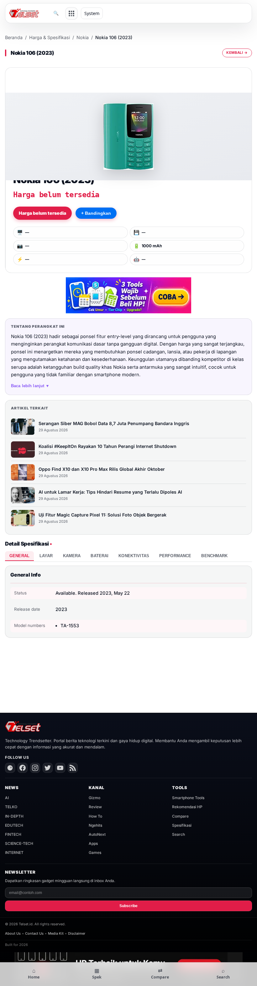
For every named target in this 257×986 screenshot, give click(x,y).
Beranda (14, 37)
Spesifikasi (181, 825)
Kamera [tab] (72, 555)
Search (178, 834)
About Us (13, 933)
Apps (93, 843)
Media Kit (56, 933)
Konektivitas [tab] (133, 555)
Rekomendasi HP (187, 806)
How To (95, 816)
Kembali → (237, 52)
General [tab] (19, 555)
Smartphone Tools (188, 797)
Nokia (82, 37)
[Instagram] (35, 768)
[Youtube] (60, 768)
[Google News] (10, 768)
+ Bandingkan (96, 213)
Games (95, 852)
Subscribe (128, 906)
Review (95, 806)
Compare (180, 816)
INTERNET (14, 852)
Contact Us (34, 933)
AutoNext (97, 834)
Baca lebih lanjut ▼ (30, 385)
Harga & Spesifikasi (49, 37)
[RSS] (73, 768)
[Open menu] (71, 13)
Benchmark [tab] (214, 555)
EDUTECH (14, 825)
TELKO (11, 806)
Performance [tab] (175, 555)
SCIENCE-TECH (19, 843)
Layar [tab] (46, 555)
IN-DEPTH (14, 816)
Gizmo (94, 797)
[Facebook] (23, 768)
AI (7, 797)
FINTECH (13, 834)
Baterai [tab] (99, 555)
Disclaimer (76, 933)
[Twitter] (48, 768)
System (91, 13)
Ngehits (95, 825)
